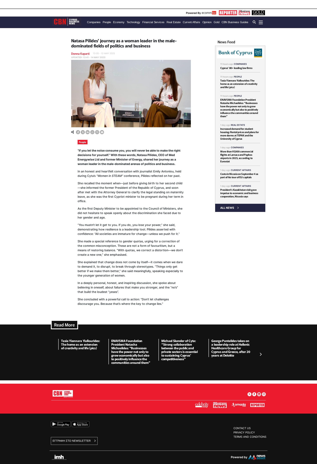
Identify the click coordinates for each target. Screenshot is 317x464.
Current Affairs (241, 170)
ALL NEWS (227, 207)
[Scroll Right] (260, 354)
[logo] (67, 22)
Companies (240, 64)
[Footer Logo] (62, 393)
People (82, 142)
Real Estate (238, 125)
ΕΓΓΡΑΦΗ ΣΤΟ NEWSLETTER (72, 440)
